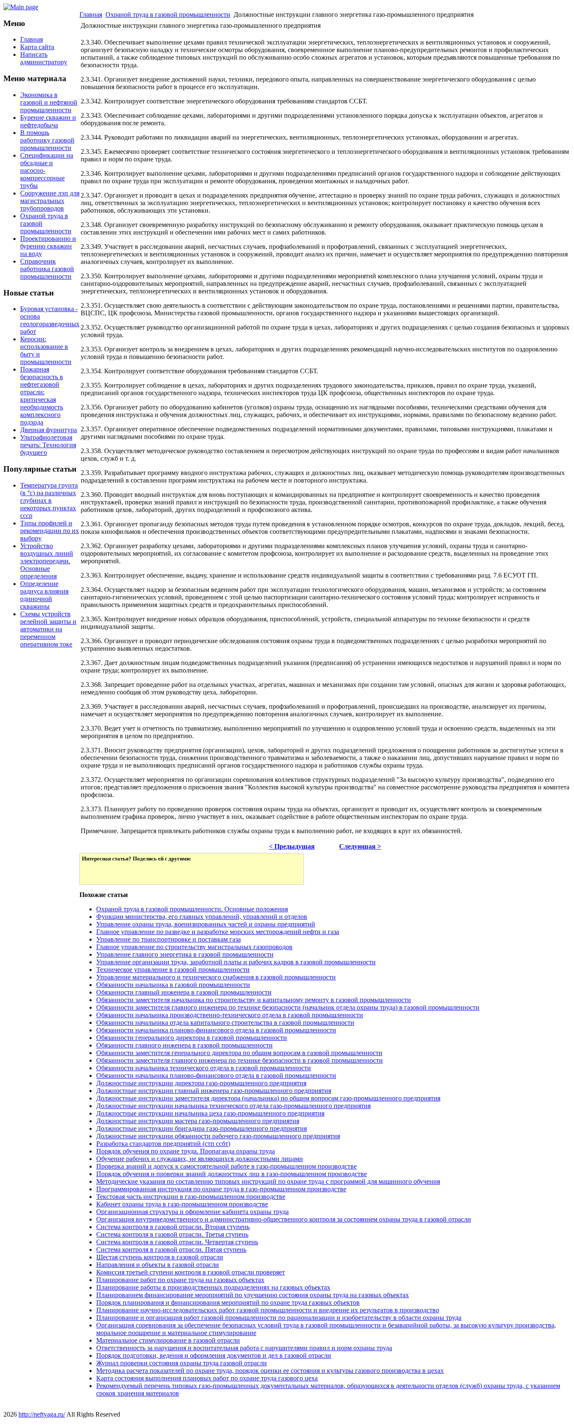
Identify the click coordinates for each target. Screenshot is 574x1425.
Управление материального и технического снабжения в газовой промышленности (216, 977)
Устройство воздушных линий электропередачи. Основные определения (46, 561)
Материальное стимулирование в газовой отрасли (168, 1340)
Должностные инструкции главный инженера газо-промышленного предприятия (213, 1090)
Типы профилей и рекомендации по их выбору (49, 531)
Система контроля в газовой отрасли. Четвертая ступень (177, 1242)
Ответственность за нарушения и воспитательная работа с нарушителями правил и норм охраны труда (244, 1347)
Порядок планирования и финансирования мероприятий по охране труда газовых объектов (228, 1302)
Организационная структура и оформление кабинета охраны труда (192, 1211)
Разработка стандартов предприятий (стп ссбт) (163, 1143)
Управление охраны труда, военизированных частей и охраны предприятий (205, 924)
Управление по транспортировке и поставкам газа (168, 939)
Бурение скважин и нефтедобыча (48, 121)
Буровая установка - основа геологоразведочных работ (49, 320)
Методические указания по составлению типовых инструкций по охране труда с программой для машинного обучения (268, 1181)
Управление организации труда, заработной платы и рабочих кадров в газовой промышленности (236, 962)
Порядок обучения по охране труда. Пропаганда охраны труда (185, 1151)
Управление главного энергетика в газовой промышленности (185, 954)
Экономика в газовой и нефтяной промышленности (48, 102)
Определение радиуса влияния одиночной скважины (44, 595)
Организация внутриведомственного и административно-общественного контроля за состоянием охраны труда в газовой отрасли (283, 1219)
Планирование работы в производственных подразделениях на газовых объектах (213, 1287)
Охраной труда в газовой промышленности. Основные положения (192, 909)
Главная (90, 14)
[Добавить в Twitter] (94, 872)
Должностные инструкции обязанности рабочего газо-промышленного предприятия (218, 1136)
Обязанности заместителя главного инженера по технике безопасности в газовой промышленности (239, 1060)
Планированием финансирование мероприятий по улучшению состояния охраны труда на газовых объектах (252, 1294)
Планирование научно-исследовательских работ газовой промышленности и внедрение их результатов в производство (267, 1310)
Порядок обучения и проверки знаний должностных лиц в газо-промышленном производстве (231, 1173)
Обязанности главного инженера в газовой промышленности (184, 1045)
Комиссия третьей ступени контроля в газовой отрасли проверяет (190, 1272)
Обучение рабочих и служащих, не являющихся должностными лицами (199, 1158)
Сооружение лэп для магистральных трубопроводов (49, 201)
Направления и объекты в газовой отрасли (157, 1264)
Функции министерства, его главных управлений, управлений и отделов (201, 916)
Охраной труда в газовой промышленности (167, 14)
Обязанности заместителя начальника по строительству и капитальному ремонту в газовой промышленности (253, 999)
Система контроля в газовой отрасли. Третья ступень (172, 1234)
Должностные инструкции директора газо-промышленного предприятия (201, 1083)
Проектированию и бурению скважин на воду (48, 246)
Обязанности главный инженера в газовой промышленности (183, 992)
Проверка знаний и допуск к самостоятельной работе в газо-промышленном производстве (226, 1166)
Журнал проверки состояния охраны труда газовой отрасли (181, 1363)
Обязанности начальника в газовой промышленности (173, 984)
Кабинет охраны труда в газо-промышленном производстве (182, 1204)
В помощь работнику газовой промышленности (47, 140)
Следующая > (360, 846)
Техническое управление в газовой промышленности (173, 969)
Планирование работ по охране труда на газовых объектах (180, 1279)
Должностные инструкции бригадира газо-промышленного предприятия (201, 1128)
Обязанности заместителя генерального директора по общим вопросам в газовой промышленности (239, 1052)
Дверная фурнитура (48, 429)
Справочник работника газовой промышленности (47, 269)
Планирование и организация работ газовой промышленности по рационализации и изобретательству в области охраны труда (278, 1317)
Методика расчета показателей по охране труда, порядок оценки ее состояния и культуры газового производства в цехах (270, 1370)
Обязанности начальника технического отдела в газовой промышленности (203, 1067)
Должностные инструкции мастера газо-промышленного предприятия (197, 1120)
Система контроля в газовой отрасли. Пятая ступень (171, 1249)
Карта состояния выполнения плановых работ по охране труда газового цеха (207, 1378)
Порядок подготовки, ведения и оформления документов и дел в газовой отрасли (213, 1355)
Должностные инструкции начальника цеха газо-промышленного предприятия (210, 1113)
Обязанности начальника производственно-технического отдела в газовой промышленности (229, 1015)
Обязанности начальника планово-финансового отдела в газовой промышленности (216, 1030)
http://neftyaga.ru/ (41, 1414)
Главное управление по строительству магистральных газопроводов (194, 946)
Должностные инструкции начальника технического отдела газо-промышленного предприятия (233, 1105)
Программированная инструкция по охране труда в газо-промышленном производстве (221, 1189)
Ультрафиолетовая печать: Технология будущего (48, 445)
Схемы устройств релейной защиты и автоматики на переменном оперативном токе (48, 629)
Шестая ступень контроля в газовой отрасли (159, 1257)
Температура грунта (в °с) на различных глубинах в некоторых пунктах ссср (49, 500)
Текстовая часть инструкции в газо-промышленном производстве (190, 1196)
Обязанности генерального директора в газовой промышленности (191, 1037)
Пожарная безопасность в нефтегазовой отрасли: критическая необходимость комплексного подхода (41, 396)
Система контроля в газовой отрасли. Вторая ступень (173, 1226)
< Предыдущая (292, 846)
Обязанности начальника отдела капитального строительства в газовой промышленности (225, 1022)
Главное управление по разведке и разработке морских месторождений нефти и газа (217, 931)
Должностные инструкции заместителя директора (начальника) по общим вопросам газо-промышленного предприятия (268, 1098)
